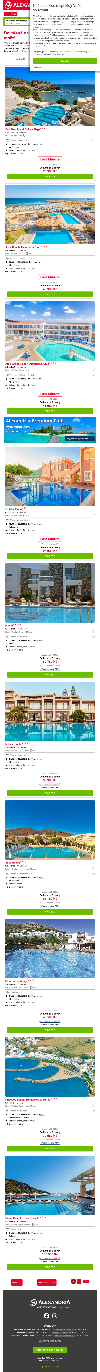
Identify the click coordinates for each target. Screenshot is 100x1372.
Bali (20, 135)
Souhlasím (65, 61)
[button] (93, 135)
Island (9, 625)
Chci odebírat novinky (50, 1349)
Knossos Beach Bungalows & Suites (27, 1099)
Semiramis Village (16, 981)
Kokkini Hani (24, 750)
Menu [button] (13, 13)
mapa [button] (27, 136)
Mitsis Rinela (13, 744)
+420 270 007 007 (46, 1307)
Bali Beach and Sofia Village (22, 129)
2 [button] (79, 1281)
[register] (50, 430)
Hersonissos (24, 869)
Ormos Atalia (13, 509)
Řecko (8, 135)
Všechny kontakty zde (50, 1340)
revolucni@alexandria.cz (65, 1335)
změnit (41, 144)
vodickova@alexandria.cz (63, 1329)
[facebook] (46, 1316)
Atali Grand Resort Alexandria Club (27, 364)
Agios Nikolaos (25, 1224)
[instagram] (54, 1316)
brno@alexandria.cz (60, 1332)
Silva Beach (12, 862)
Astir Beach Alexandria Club (22, 247)
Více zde (50, 176)
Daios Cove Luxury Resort (21, 1218)
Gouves (22, 253)
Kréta (14, 135)
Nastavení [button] (37, 67)
